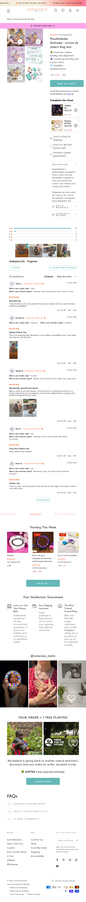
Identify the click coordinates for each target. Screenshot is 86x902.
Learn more (43, 781)
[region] (43, 250)
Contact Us (37, 839)
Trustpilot (69, 630)
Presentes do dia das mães (24, 19)
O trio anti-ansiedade (67, 555)
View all (43, 583)
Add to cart (67, 83)
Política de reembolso (19, 888)
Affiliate (11, 860)
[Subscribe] (77, 840)
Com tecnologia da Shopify (18, 884)
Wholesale (12, 864)
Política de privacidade (19, 891)
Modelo (10, 555)
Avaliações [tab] (17, 261)
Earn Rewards (14, 839)
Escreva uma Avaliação (64, 268)
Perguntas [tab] (32, 261)
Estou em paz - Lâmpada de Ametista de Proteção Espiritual (42, 558)
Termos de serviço (17, 894)
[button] (55, 10)
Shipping (35, 852)
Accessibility (37, 856)
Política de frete (33, 894)
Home (9, 19)
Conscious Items (20, 881)
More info (68, 110)
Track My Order (39, 847)
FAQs (34, 843)
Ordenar (49, 276)
